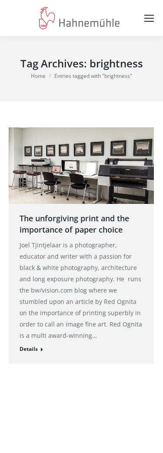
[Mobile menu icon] (149, 18)
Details (29, 349)
